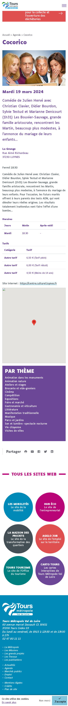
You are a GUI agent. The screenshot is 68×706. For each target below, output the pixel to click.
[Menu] (63, 5)
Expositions (11, 398)
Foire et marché (14, 402)
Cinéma (9, 391)
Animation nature (15, 381)
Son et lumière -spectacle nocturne (26, 423)
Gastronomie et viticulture (21, 406)
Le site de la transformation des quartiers (18, 539)
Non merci (44, 700)
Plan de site (11, 689)
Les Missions (11, 650)
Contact (9, 677)
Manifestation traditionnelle (22, 413)
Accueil (6, 34)
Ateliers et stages (15, 384)
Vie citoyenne (13, 427)
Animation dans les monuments (24, 377)
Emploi (8, 674)
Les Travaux (11, 656)
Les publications (13, 659)
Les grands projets (14, 653)
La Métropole (12, 647)
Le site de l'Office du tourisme (18, 570)
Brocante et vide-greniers (20, 388)
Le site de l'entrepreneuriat (50, 507)
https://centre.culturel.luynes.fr (38, 283)
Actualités (10, 664)
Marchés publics (13, 671)
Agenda (17, 34)
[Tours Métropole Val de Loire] (10, 5)
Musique (10, 416)
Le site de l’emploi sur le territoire (50, 539)
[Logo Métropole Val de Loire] (17, 610)
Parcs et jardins (14, 420)
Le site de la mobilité (18, 507)
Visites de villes (14, 430)
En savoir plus (9, 702)
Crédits (8, 686)
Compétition (12, 395)
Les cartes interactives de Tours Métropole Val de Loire (50, 570)
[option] (18, 507)
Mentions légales (13, 682)
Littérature (11, 409)
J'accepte (60, 701)
